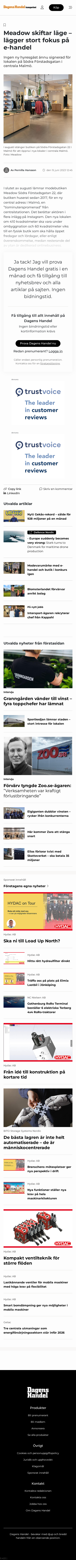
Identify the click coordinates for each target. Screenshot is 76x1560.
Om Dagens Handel (38, 1510)
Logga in (56, 351)
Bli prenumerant (38, 1415)
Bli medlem (38, 1421)
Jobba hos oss (38, 1504)
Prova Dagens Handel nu (38, 343)
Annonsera (38, 1428)
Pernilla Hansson (25, 170)
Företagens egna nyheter (25, 886)
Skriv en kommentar (57, 489)
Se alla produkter (38, 1435)
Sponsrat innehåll (38, 1472)
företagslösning (50, 363)
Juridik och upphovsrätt (38, 1459)
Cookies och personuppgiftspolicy (38, 1453)
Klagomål (38, 1466)
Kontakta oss (38, 1497)
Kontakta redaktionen (38, 1490)
